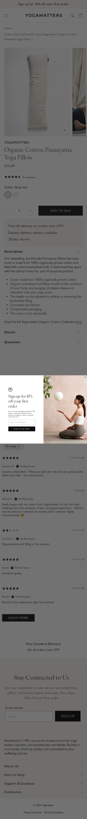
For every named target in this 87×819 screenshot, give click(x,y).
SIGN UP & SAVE (22, 429)
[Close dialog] (85, 377)
